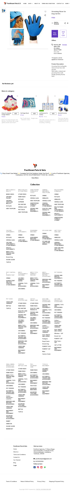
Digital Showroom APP (43, 489)
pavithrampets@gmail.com (43, 458)
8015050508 (39, 461)
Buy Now (55, 33)
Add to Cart (63, 33)
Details (64, 45)
